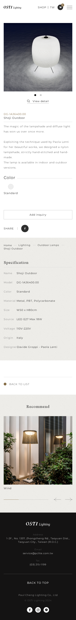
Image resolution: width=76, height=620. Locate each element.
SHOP (42, 7)
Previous (57, 499)
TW (52, 7)
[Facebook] (29, 610)
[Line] (46, 610)
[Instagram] (38, 610)
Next (68, 499)
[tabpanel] (38, 57)
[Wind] (38, 453)
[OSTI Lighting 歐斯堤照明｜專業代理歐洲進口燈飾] (12, 7)
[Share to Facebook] (25, 228)
